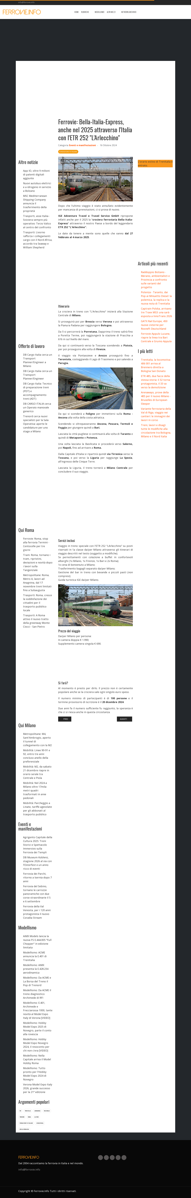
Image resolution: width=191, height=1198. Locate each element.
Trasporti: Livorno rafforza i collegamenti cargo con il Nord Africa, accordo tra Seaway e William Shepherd (37, 240)
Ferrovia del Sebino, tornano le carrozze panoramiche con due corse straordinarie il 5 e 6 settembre (36, 894)
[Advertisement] (166, 12)
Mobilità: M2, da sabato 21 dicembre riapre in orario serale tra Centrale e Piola (37, 772)
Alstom (36, 1117)
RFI (20, 1111)
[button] (87, 12)
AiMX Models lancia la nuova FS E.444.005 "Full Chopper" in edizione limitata (37, 941)
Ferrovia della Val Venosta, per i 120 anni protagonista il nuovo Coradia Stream (37, 912)
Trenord (22, 1117)
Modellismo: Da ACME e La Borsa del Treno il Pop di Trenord (37, 981)
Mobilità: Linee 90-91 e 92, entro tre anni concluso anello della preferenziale (36, 756)
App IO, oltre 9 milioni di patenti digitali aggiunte (36, 174)
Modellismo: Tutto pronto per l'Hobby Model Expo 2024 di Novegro (34, 1073)
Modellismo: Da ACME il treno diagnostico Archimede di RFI (37, 993)
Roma (29, 1117)
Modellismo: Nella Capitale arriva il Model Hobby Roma (37, 1059)
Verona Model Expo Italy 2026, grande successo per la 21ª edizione (37, 1088)
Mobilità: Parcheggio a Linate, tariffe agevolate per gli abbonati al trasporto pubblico (37, 808)
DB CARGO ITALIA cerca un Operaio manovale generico (37, 407)
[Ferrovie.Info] (22, 12)
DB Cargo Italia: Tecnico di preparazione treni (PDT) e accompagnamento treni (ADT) (37, 391)
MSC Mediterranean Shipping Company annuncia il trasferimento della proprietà (35, 203)
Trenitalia (28, 1111)
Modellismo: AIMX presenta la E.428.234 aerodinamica (35, 968)
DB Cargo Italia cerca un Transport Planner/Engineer (37, 374)
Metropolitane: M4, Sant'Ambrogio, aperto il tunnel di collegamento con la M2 (37, 739)
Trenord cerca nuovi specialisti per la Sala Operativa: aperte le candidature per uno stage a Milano (36, 424)
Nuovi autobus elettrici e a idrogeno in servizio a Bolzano (37, 187)
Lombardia (37, 1111)
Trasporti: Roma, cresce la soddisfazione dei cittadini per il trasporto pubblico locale (37, 602)
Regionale (47, 1111)
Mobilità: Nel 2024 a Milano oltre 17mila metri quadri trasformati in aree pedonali (35, 790)
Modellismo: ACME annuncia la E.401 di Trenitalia (35, 956)
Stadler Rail (39, 1123)
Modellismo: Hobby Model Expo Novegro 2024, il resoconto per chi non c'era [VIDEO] (36, 1045)
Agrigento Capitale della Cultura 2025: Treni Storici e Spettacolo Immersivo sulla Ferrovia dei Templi (37, 845)
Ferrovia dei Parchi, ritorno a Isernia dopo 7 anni (37, 877)
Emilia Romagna (24, 1129)
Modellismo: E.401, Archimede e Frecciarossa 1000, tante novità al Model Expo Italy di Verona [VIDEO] (37, 1010)
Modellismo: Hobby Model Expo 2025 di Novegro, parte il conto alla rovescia (37, 1028)
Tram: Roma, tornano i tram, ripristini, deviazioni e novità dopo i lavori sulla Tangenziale (37, 562)
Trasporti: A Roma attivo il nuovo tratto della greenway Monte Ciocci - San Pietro (36, 621)
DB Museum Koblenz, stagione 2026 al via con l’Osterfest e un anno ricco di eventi (37, 863)
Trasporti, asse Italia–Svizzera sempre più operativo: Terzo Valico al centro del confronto (37, 221)
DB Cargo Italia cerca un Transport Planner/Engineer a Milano (37, 360)
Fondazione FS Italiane (26, 1123)
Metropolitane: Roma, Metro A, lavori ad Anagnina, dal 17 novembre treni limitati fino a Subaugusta (37, 582)
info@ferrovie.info (26, 2)
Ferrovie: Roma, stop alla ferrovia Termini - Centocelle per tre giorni (36, 544)
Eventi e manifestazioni (82, 145)
